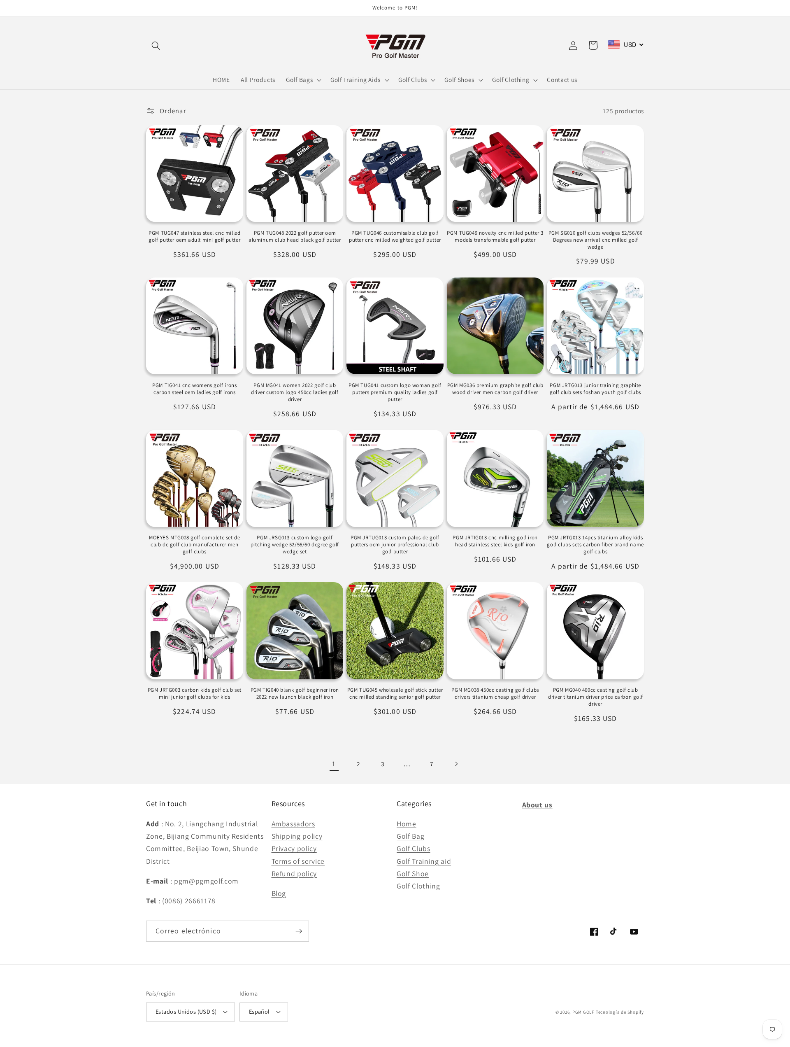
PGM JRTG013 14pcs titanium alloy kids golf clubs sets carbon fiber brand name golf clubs (595, 544)
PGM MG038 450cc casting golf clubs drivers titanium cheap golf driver (495, 693)
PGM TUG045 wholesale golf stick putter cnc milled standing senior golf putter (395, 693)
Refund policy (294, 873)
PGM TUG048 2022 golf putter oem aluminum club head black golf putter (295, 236)
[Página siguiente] (456, 764)
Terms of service (298, 861)
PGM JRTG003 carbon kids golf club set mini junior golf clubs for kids (195, 693)
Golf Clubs (413, 848)
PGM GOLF (583, 1012)
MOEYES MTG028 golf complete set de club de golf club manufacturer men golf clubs (194, 544)
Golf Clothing (418, 886)
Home (406, 823)
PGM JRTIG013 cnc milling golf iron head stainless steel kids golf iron (495, 541)
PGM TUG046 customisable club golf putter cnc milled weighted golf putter (395, 236)
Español (259, 1011)
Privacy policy (294, 848)
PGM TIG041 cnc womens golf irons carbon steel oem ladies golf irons (194, 389)
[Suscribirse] (299, 931)
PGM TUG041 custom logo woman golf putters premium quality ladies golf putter (395, 392)
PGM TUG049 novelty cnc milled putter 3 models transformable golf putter (495, 236)
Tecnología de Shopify (620, 1012)
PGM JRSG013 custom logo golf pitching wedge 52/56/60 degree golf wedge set (295, 544)
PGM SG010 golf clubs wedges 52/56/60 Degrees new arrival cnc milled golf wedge (595, 240)
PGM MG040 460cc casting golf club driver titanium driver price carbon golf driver (595, 697)
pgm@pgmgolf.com (206, 881)
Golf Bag (410, 836)
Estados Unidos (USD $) (186, 1011)
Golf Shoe (413, 873)
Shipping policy (297, 836)
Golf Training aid (424, 861)
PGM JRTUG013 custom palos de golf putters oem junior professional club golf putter (395, 544)
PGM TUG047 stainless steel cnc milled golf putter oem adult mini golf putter (194, 236)
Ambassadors (293, 823)
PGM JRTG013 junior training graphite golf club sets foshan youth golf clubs (595, 389)
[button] (156, 45)
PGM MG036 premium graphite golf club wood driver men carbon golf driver (495, 389)
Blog (279, 893)
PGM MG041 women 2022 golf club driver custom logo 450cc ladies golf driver (295, 392)
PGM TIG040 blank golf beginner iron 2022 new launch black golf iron (295, 693)
